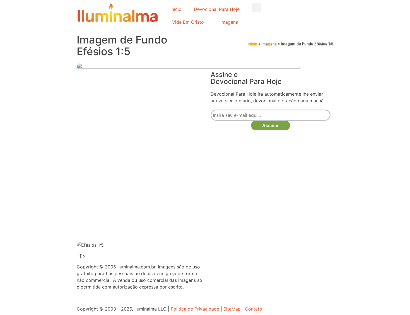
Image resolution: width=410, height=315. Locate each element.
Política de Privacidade (195, 309)
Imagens (229, 22)
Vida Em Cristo (188, 22)
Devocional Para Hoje (217, 9)
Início (176, 9)
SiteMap (232, 309)
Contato (253, 309)
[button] (256, 7)
